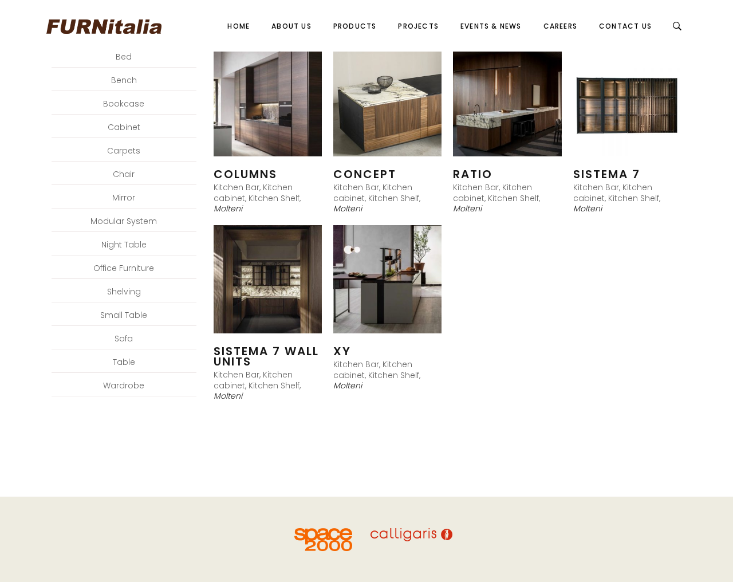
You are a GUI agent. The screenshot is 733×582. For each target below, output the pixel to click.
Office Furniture (123, 268)
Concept (364, 174)
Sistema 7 (606, 174)
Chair (124, 174)
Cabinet (124, 127)
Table (124, 362)
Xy (342, 351)
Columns (245, 174)
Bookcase (123, 103)
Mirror (123, 197)
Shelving (124, 291)
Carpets (123, 150)
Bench (124, 80)
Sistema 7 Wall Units (266, 356)
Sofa (124, 338)
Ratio (472, 174)
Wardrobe (123, 385)
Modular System (123, 221)
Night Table (124, 244)
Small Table (123, 315)
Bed (124, 56)
